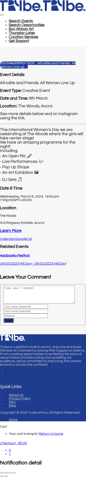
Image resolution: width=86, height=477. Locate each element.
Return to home (51, 433)
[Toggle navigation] (2, 14)
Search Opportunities (27, 25)
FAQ (12, 402)
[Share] (10, 472)
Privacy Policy (20, 398)
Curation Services (23, 37)
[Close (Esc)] (14, 472)
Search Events (21, 21)
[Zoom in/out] (2, 472)
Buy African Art (21, 29)
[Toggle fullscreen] (6, 472)
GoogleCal (23, 239)
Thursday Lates (22, 33)
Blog (12, 405)
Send (8, 320)
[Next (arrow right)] (6, 476)
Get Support (19, 41)
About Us (16, 395)
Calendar (7, 239)
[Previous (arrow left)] (2, 476)
